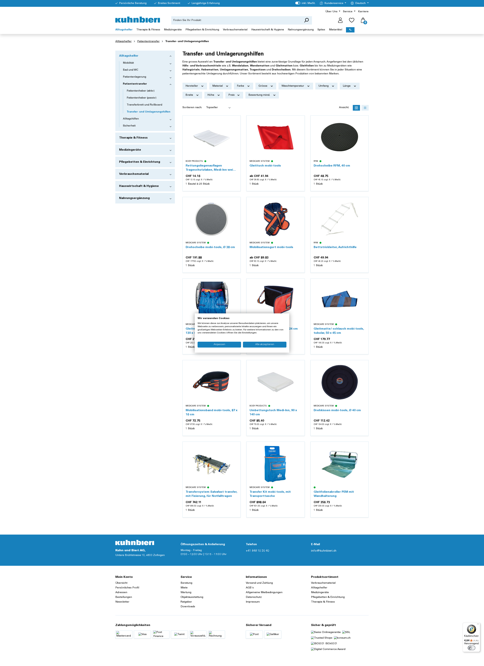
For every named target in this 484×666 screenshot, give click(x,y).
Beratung (186, 583)
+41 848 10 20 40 (257, 550)
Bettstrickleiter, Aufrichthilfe (335, 247)
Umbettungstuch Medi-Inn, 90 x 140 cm (273, 412)
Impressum (253, 602)
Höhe (211, 95)
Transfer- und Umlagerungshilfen (148, 112)
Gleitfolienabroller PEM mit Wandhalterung (334, 494)
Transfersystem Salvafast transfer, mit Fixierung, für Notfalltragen (211, 494)
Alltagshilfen (131, 119)
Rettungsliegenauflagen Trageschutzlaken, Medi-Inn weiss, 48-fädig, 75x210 (211, 168)
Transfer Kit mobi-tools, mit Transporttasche (270, 494)
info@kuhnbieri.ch (323, 550)
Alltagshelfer (128, 55)
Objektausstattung (192, 597)
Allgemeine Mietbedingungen (264, 592)
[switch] (471, 648)
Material (217, 86)
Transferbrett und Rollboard (144, 105)
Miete (184, 588)
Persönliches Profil (127, 588)
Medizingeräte (130, 149)
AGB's (250, 588)
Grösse (263, 86)
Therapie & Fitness (133, 137)
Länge (347, 86)
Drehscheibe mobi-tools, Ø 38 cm (210, 247)
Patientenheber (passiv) (141, 98)
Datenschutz (254, 597)
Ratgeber (186, 602)
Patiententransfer (135, 84)
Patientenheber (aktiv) (140, 91)
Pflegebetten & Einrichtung (139, 161)
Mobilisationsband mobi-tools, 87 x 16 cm (211, 412)
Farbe (241, 86)
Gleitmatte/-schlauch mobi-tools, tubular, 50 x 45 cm (339, 331)
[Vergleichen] (235, 129)
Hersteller (192, 86)
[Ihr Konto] (340, 20)
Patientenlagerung (134, 77)
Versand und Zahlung (259, 583)
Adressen (121, 592)
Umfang (323, 86)
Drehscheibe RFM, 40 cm (332, 165)
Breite (189, 95)
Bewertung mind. (259, 95)
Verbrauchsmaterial (134, 174)
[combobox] (236, 20)
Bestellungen (123, 597)
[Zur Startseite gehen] (137, 20)
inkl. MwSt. (305, 3)
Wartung (186, 592)
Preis (231, 95)
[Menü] (478, 625)
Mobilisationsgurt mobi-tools (271, 247)
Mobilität (128, 63)
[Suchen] (306, 20)
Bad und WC (130, 70)
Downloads (188, 606)
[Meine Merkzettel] (351, 20)
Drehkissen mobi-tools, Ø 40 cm (337, 410)
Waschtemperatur (293, 86)
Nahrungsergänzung (134, 198)
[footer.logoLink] (134, 542)
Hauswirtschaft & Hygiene (139, 186)
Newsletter (122, 602)
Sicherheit (129, 126)
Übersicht (121, 583)
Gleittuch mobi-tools (265, 165)
